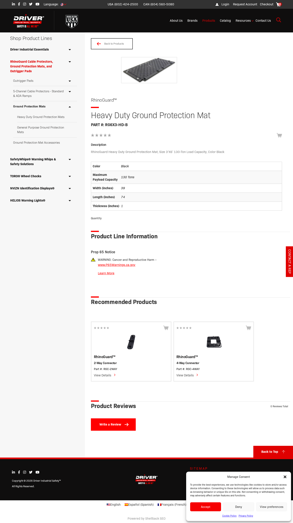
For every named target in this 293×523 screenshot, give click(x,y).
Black (125, 166)
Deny (238, 507)
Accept (205, 507)
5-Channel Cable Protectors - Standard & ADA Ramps (38, 94)
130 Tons (127, 177)
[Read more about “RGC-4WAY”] (248, 328)
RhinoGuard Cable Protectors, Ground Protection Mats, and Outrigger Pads (31, 66)
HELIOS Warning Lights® (27, 200)
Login (225, 4)
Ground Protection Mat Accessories (36, 142)
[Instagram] (24, 4)
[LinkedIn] (13, 4)
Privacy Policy (246, 515)
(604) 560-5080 (162, 4)
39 (123, 188)
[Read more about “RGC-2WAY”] (166, 328)
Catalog (225, 20)
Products (208, 20)
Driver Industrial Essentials (29, 49)
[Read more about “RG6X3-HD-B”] (279, 135)
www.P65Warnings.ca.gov (116, 265)
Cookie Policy (229, 515)
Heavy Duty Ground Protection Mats (40, 117)
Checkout (266, 4)
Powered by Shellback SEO (146, 518)
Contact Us (263, 20)
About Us (176, 20)
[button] (285, 477)
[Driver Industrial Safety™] (31, 21)
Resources (243, 20)
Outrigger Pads (23, 81)
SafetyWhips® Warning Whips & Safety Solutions (33, 161)
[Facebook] (19, 4)
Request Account (245, 4)
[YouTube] (37, 4)
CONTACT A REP (289, 261)
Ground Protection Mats (29, 106)
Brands (192, 20)
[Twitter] (30, 4)
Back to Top (269, 452)
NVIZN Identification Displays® (32, 188)
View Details (102, 375)
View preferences (271, 507)
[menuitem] (245, 4)
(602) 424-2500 (126, 4)
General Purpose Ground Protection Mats (40, 130)
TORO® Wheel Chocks (25, 176)
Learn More (106, 273)
